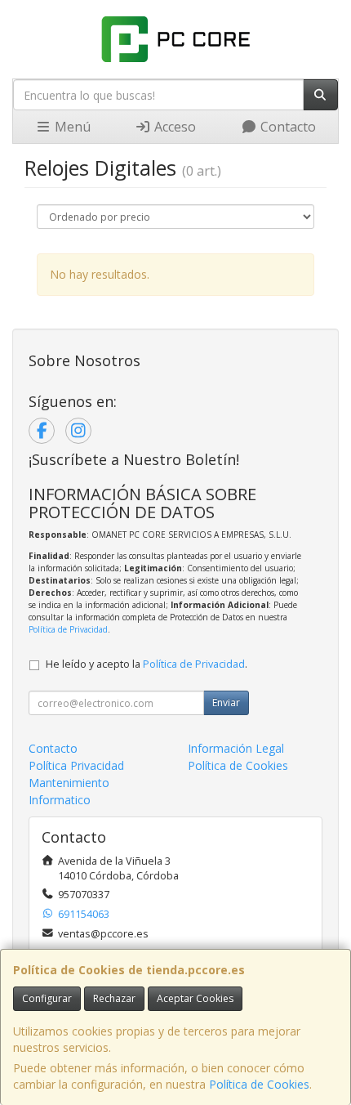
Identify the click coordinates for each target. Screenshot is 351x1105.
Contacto (286, 127)
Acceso (173, 127)
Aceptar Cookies (195, 998)
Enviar (226, 702)
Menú (71, 127)
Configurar (47, 998)
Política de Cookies (259, 1084)
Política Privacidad (76, 765)
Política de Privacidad (68, 629)
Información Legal (236, 748)
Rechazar (114, 998)
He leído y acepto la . (146, 664)
